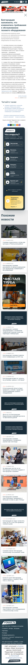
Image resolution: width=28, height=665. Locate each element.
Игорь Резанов (22, 96)
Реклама (4, 633)
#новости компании (20, 117)
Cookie (20, 646)
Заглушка (16, 628)
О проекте (5, 628)
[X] (11, 125)
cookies (16, 641)
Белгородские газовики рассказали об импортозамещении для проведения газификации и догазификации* (14, 110)
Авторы (11, 628)
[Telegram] (15, 125)
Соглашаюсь (14, 661)
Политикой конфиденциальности (13, 657)
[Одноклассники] (17, 125)
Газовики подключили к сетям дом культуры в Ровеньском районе (13, 106)
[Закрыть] (25, 15)
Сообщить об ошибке (17, 626)
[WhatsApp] (13, 125)
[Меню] (26, 2)
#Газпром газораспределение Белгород (14, 115)
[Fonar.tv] (4, 2)
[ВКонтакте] (8, 125)
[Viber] (19, 125)
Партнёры (5, 630)
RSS (3, 626)
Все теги (7, 626)
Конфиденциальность (8, 635)
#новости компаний (8, 117)
